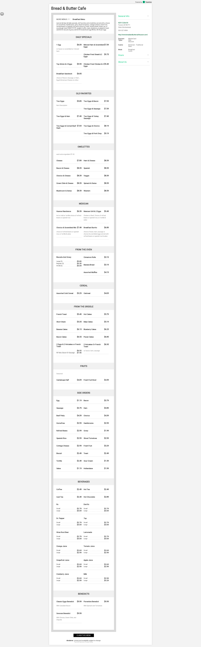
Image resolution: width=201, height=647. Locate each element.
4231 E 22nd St (123, 23)
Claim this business (124, 27)
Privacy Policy (89, 642)
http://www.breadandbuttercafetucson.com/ (133, 35)
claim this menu (84, 635)
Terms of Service (79, 642)
